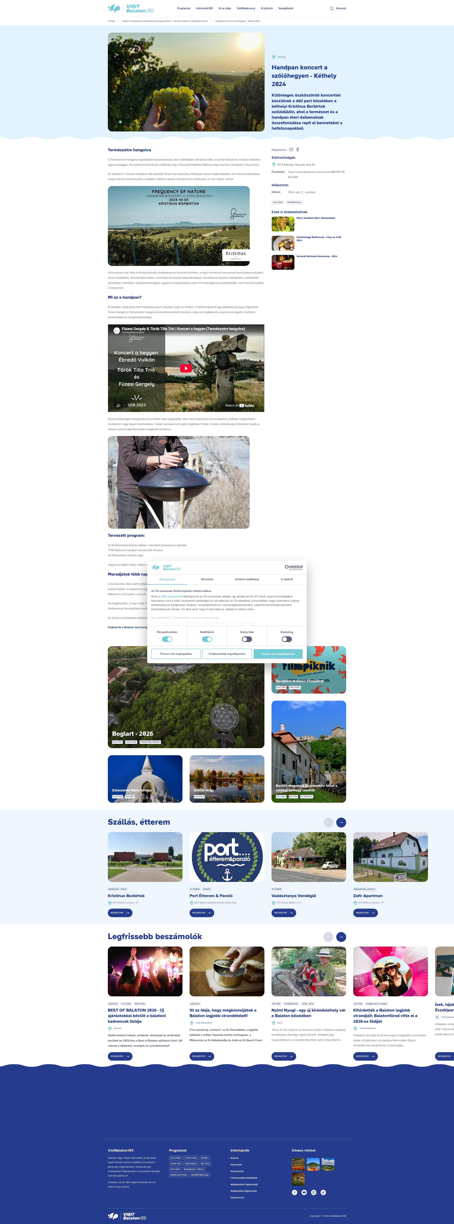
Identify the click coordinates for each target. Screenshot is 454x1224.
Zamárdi (117, 1028)
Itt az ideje (225, 8)
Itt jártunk (267, 8)
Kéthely (282, 57)
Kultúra (278, 202)
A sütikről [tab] (287, 579)
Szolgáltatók (286, 8)
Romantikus (294, 202)
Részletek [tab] (207, 579)
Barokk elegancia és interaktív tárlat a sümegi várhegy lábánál (306, 788)
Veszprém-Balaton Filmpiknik (300, 681)
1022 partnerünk (172, 596)
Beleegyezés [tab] (167, 579)
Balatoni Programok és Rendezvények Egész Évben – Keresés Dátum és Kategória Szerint (165, 21)
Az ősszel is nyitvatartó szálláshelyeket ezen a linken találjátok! (147, 618)
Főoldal (111, 21)
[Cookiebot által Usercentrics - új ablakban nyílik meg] (287, 567)
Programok (183, 8)
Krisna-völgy (204, 790)
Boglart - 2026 (132, 734)
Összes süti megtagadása (176, 653)
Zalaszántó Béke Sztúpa (132, 790)
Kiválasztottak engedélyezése (227, 653)
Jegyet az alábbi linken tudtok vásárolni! (132, 565)
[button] (341, 823)
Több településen (204, 1023)
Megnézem (117, 912)
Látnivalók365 (204, 8)
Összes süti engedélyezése (278, 653)
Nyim (280, 1023)
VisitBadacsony (246, 8)
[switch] (207, 639)
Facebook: (308, 174)
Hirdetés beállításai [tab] (247, 579)
